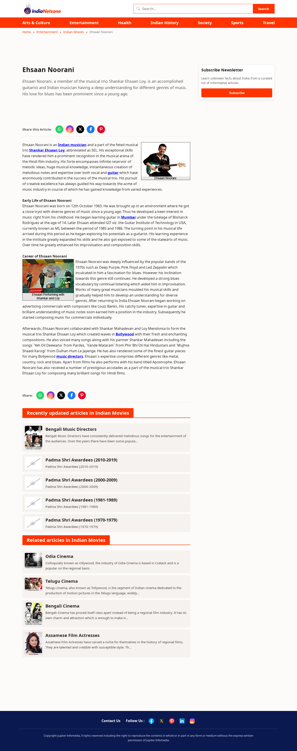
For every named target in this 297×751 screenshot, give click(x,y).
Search (263, 9)
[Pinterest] (171, 720)
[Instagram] (192, 720)
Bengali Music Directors (71, 429)
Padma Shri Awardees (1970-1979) (81, 520)
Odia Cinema (59, 556)
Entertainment (84, 22)
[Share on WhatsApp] (59, 129)
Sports (237, 22)
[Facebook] (151, 720)
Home (26, 32)
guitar (113, 172)
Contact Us (111, 720)
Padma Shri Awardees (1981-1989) (81, 500)
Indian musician (72, 144)
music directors (69, 356)
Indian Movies (73, 32)
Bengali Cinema (62, 606)
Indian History (165, 22)
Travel (269, 22)
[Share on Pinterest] (101, 129)
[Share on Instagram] (70, 129)
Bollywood (125, 334)
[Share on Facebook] (91, 129)
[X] (161, 720)
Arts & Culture (36, 22)
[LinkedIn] (182, 720)
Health (124, 22)
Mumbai (128, 217)
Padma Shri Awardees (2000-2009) (81, 480)
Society (205, 22)
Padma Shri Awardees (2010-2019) (81, 460)
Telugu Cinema (61, 581)
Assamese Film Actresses (72, 635)
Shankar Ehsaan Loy (47, 150)
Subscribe (237, 93)
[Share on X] (80, 129)
